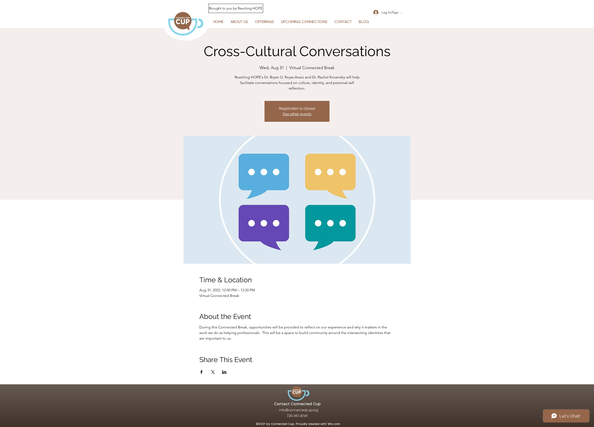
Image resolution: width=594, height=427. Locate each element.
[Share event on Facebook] (201, 372)
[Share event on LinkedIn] (224, 372)
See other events (297, 114)
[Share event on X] (213, 372)
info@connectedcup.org (298, 410)
